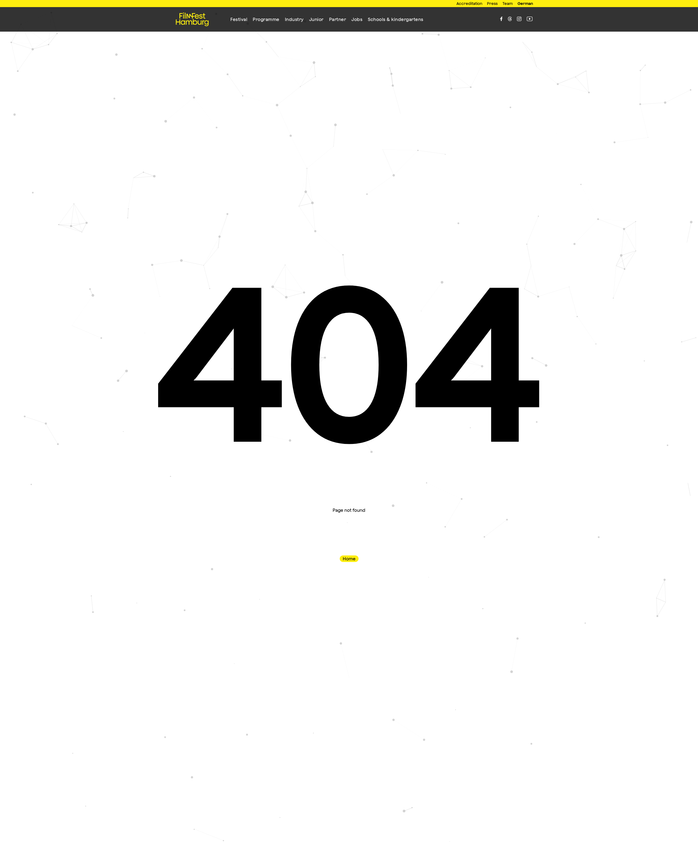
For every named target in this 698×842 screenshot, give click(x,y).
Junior (316, 19)
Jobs (356, 19)
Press (492, 3)
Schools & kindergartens (395, 19)
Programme (266, 19)
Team (508, 3)
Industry (294, 19)
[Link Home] (192, 19)
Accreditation (469, 3)
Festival (238, 19)
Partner (337, 19)
